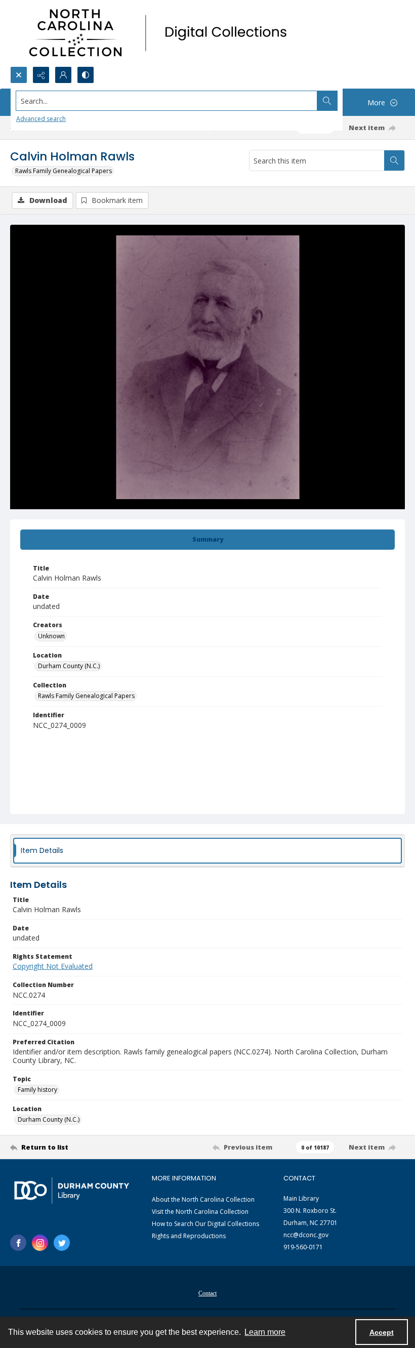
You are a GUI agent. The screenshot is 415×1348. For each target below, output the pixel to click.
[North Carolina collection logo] (161, 33)
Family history (37, 1089)
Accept (381, 1332)
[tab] (207, 539)
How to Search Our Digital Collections (205, 1223)
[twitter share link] (62, 1243)
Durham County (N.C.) (69, 666)
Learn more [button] (264, 1332)
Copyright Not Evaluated (53, 966)
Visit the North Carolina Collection (200, 1211)
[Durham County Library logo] (71, 1190)
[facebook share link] (18, 1243)
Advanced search (41, 118)
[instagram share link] (40, 1243)
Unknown (51, 636)
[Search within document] (394, 160)
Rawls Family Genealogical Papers (63, 171)
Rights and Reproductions (189, 1236)
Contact (207, 1293)
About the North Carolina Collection (203, 1199)
